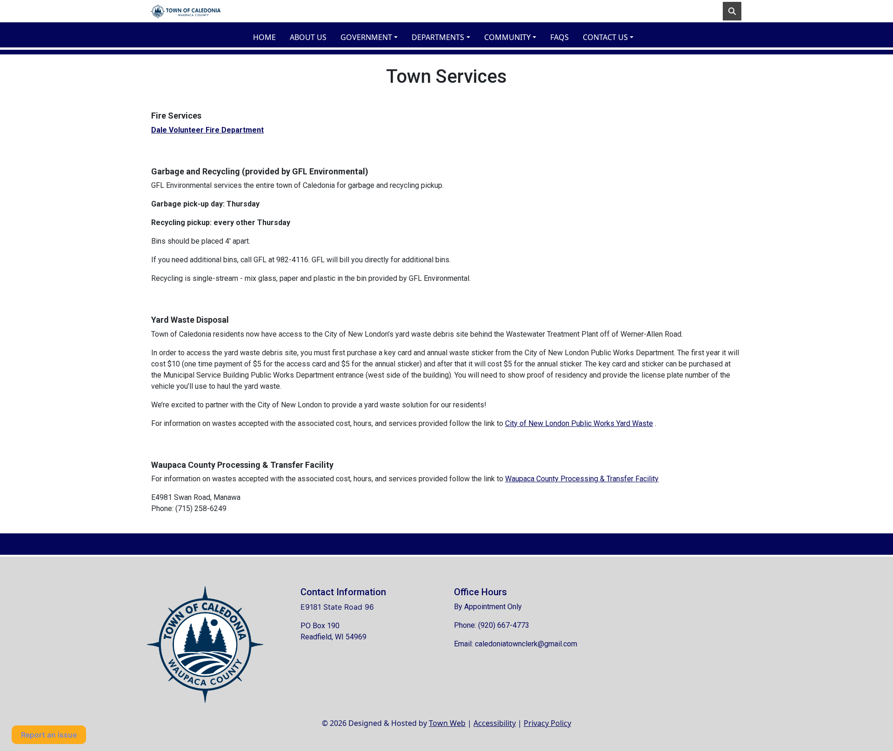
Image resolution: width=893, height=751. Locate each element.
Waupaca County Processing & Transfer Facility (582, 478)
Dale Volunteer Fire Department (207, 130)
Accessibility (494, 723)
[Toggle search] (732, 11)
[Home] (185, 11)
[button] (372, 37)
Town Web (447, 723)
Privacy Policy (547, 723)
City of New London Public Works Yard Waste (579, 423)
